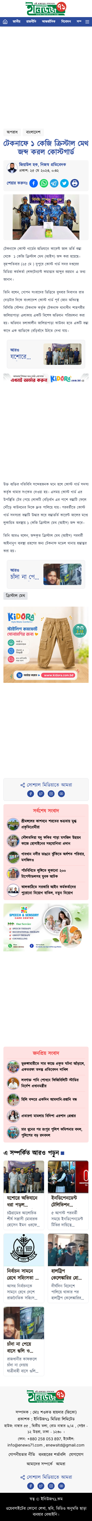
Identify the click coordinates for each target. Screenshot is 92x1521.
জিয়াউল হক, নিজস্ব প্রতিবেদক (42, 165)
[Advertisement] (46, 76)
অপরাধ (12, 132)
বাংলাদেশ (33, 132)
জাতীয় (16, 21)
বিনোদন (66, 21)
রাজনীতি (31, 21)
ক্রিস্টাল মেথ (15, 596)
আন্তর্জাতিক (48, 21)
